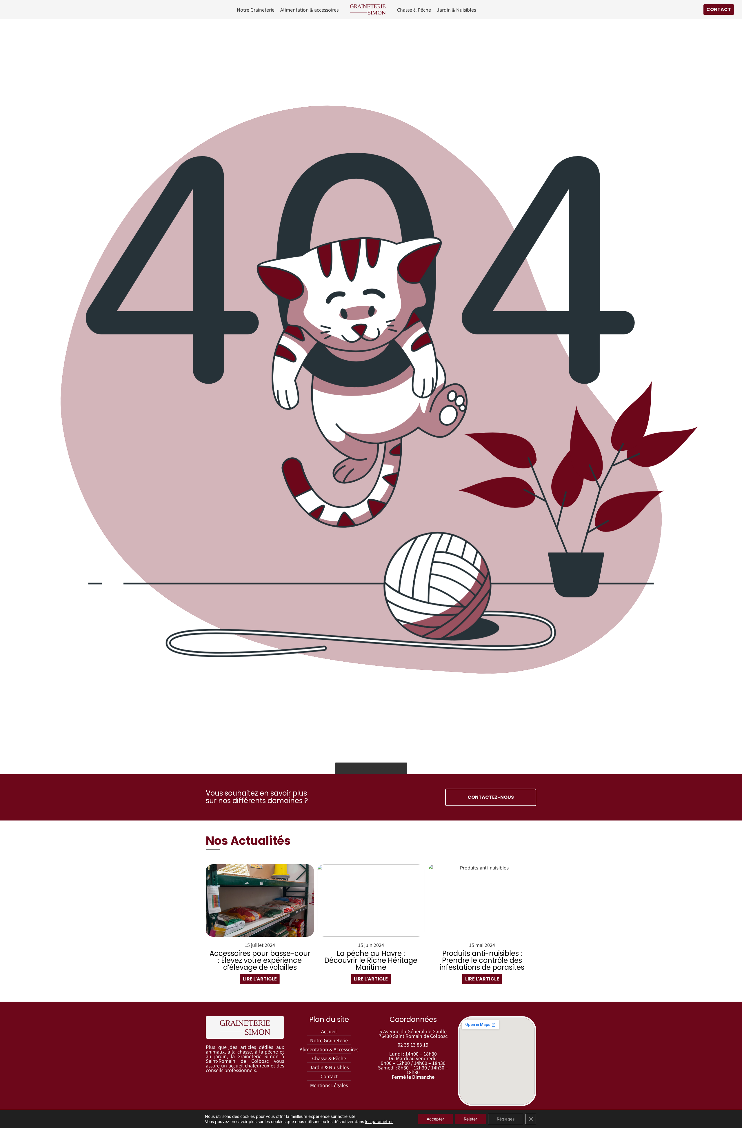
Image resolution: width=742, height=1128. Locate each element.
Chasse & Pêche (414, 9)
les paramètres (379, 1121)
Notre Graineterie (255, 9)
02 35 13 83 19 (413, 1044)
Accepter (435, 1118)
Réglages (505, 1118)
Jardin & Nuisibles (456, 9)
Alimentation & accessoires (309, 9)
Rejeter (470, 1118)
